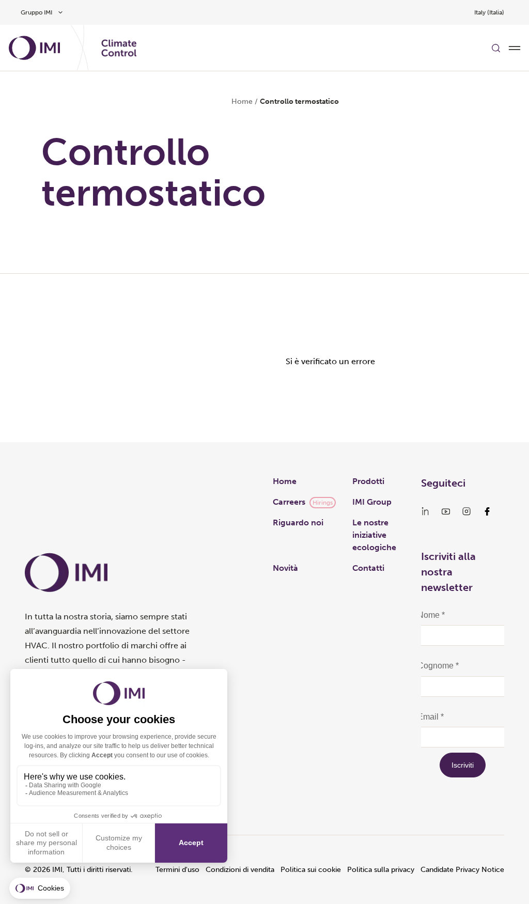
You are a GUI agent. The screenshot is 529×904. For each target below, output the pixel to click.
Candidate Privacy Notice (462, 869)
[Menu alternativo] (514, 48)
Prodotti (368, 481)
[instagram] (466, 511)
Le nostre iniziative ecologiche (374, 535)
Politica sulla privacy (380, 869)
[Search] (496, 48)
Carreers (289, 502)
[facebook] (487, 511)
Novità (285, 568)
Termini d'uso (177, 869)
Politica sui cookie (311, 869)
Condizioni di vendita (240, 869)
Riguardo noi (298, 522)
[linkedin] (425, 511)
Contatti (368, 568)
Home (242, 101)
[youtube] (446, 511)
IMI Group (372, 502)
